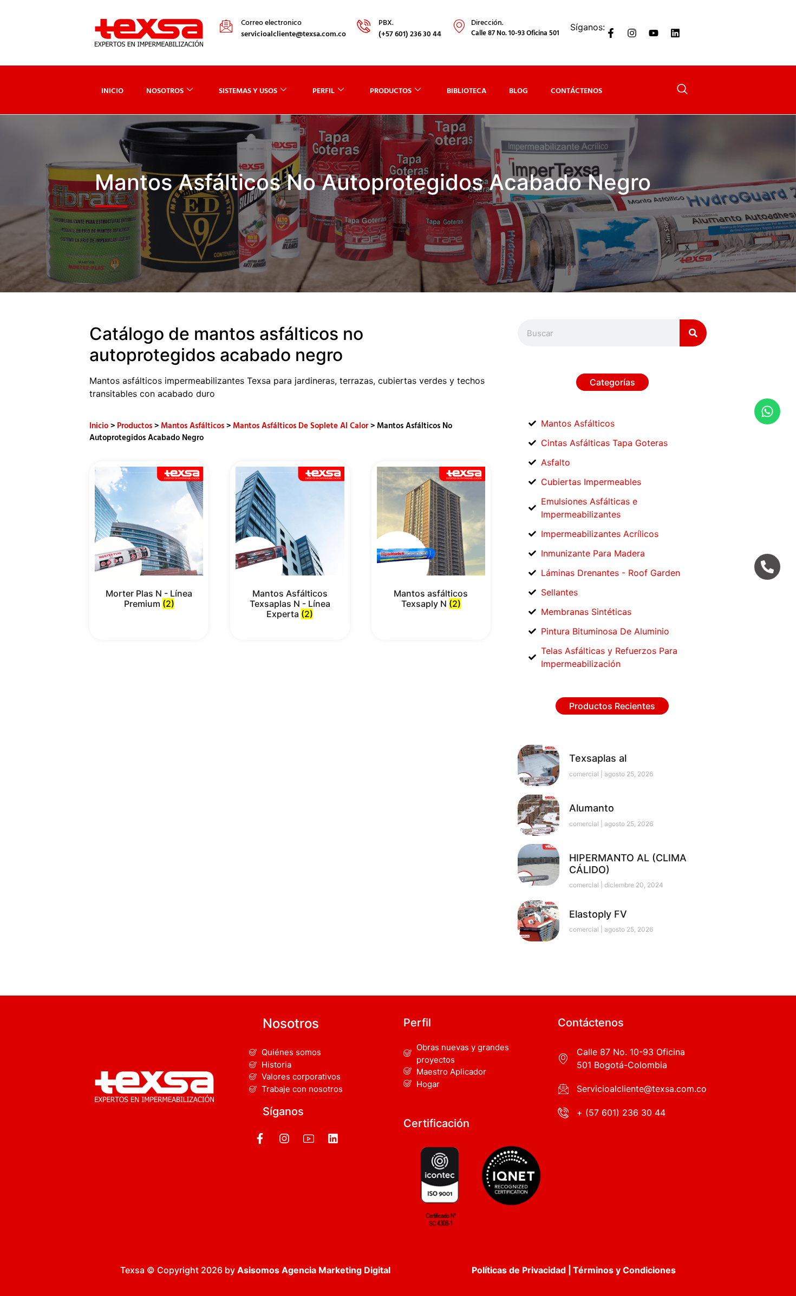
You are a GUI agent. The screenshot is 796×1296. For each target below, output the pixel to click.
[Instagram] (632, 33)
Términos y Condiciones (624, 1270)
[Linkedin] (675, 33)
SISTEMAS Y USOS (248, 90)
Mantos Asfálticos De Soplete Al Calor (300, 425)
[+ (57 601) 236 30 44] (563, 1112)
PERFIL (323, 90)
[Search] (693, 332)
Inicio (98, 425)
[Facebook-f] (611, 33)
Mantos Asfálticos (192, 425)
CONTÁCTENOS (576, 90)
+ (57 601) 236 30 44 (621, 1112)
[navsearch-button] (682, 90)
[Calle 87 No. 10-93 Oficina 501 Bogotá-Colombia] (563, 1058)
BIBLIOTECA (466, 90)
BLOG (518, 90)
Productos (134, 425)
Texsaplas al (598, 758)
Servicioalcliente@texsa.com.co (642, 1088)
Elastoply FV (598, 914)
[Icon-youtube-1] (308, 1138)
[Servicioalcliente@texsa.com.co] (563, 1088)
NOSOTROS (165, 90)
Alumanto (591, 808)
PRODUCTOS (391, 90)
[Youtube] (654, 33)
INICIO (112, 90)
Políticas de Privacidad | (521, 1270)
